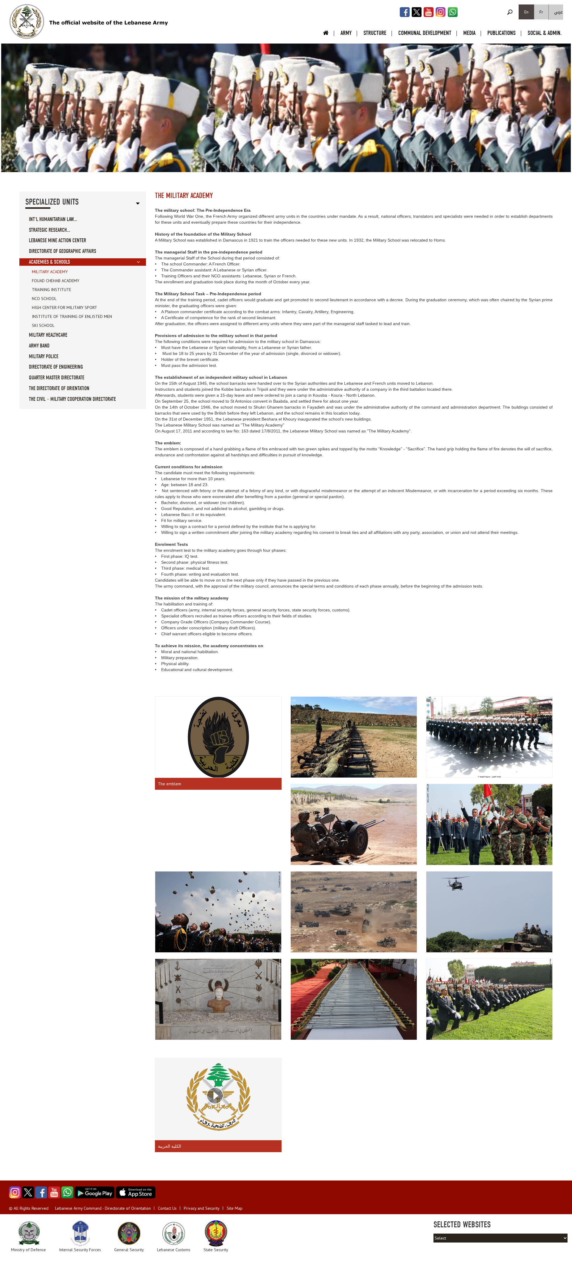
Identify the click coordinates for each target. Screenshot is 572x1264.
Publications (501, 33)
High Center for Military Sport (64, 307)
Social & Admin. (545, 33)
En (526, 12)
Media (469, 33)
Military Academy (50, 271)
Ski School (43, 325)
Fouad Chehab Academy (55, 280)
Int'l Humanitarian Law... (53, 219)
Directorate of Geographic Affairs (62, 251)
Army (346, 33)
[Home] (27, 21)
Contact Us (167, 1208)
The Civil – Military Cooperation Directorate (72, 399)
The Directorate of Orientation (59, 388)
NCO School (44, 298)
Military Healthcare (48, 335)
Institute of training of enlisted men (72, 316)
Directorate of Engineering (56, 367)
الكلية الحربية (169, 1146)
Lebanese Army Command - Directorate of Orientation (103, 1208)
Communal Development (424, 33)
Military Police (43, 356)
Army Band (39, 346)
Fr (541, 12)
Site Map (235, 1208)
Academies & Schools (49, 262)
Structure (374, 33)
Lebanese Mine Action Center (57, 240)
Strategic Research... (49, 230)
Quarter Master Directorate (56, 378)
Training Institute (51, 289)
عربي (558, 12)
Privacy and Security (202, 1208)
